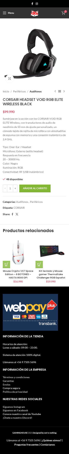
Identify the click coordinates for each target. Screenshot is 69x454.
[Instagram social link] (37, 3)
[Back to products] (59, 91)
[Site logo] (34, 12)
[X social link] (17, 214)
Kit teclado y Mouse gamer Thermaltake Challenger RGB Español (51, 274)
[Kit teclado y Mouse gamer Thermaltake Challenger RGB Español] (51, 252)
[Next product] (64, 91)
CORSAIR (19, 207)
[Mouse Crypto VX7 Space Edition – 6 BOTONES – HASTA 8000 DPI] (18, 252)
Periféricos (19, 91)
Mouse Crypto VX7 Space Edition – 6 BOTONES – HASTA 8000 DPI (18, 274)
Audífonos (36, 91)
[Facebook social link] (32, 3)
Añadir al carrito (35, 188)
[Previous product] (55, 91)
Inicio (6, 91)
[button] (6, 264)
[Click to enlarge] (10, 79)
